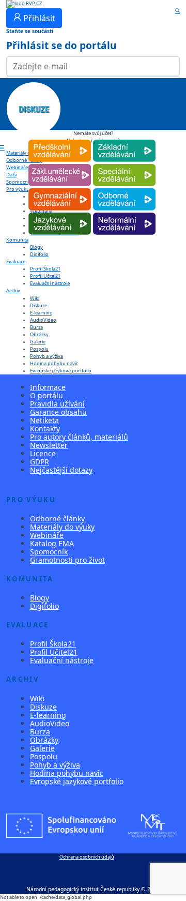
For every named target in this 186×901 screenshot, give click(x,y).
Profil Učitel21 (45, 276)
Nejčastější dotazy (61, 470)
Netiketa (44, 420)
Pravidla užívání (57, 404)
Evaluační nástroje (50, 283)
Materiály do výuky (62, 527)
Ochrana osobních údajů (86, 856)
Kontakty (45, 428)
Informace (48, 387)
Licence (43, 453)
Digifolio (39, 254)
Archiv (13, 290)
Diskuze (38, 305)
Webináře (47, 535)
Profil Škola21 (45, 268)
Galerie (37, 341)
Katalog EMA (52, 543)
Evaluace (15, 261)
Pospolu (39, 349)
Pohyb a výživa (46, 356)
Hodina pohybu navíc (54, 363)
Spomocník (49, 552)
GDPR (39, 462)
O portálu (46, 395)
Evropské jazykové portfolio (60, 370)
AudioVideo (43, 320)
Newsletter (49, 445)
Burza (36, 327)
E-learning (41, 312)
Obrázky (39, 334)
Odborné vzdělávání (124, 188)
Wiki (34, 298)
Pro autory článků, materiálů (79, 437)
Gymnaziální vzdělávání (60, 188)
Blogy (36, 247)
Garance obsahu (58, 412)
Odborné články (57, 518)
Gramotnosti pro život (67, 560)
